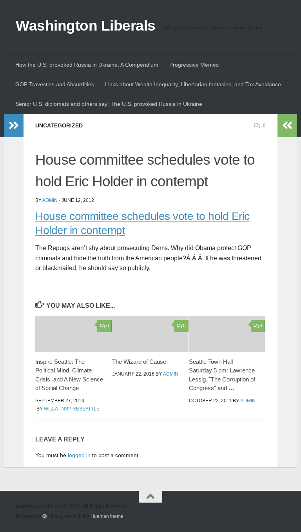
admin (50, 200)
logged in (79, 455)
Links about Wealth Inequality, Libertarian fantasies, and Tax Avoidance (193, 84)
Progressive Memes (194, 65)
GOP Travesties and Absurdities (54, 84)
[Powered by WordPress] (44, 516)
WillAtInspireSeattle (72, 409)
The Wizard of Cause (139, 361)
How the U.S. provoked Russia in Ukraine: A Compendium (86, 65)
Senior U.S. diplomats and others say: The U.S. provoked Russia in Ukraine (108, 104)
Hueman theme (107, 516)
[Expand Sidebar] (14, 125)
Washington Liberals (86, 26)
